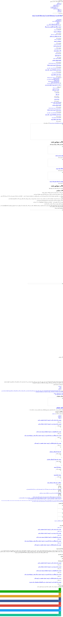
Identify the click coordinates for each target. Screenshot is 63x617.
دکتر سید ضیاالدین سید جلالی (55, 36)
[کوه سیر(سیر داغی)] (57, 44)
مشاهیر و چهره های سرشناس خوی (54, 482)
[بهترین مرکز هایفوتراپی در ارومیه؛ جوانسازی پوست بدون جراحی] (60, 508)
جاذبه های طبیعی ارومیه (55, 82)
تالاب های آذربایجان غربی (29, 390)
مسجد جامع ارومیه (57, 474)
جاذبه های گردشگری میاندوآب (55, 451)
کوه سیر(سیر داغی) (57, 45)
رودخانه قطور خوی (59, 394)
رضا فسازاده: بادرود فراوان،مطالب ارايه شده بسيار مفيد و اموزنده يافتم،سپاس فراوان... (46, 496)
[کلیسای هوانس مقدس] (57, 58)
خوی (26, 500)
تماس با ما (59, 11)
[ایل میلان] (57, 92)
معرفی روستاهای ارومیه (30, 500)
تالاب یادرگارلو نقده (12, 390)
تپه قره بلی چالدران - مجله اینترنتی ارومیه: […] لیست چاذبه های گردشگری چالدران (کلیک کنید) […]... (44, 498)
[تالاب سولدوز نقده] (57, 48)
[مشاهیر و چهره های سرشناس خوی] (58, 480)
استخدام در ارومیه (57, 41)
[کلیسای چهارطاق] (56, 87)
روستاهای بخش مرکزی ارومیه (6, 500)
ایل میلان (57, 94)
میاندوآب (50, 501)
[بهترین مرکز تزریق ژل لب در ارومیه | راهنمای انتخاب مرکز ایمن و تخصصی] (60, 519)
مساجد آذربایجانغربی (23, 500)
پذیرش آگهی (59, 3)
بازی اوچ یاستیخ (58, 55)
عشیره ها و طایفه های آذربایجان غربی (53, 79)
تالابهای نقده (61, 391)
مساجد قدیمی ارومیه (59, 501)
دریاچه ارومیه (15, 500)
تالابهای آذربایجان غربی (5, 390)
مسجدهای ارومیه (35, 500)
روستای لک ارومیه (57, 467)
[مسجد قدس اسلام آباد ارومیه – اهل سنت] (54, 112)
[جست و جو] (62, 13)
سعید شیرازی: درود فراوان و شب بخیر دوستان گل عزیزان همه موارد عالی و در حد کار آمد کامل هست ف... (43, 489)
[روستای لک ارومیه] (58, 465)
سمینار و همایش (56, 80)
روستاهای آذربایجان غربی (56, 500)
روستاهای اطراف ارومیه (49, 500)
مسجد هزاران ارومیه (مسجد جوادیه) (54, 65)
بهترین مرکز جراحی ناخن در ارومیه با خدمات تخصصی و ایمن (49, 420)
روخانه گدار (57, 391)
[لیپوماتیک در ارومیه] (57, 29)
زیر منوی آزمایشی (56, 8)
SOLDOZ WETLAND (49, 390)
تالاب (44, 390)
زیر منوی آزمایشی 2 (54, 7)
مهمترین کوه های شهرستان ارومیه (56, 181)
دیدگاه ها (59, 417)
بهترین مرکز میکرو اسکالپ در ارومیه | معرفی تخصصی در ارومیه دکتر (47, 443)
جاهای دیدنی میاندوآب (36, 501)
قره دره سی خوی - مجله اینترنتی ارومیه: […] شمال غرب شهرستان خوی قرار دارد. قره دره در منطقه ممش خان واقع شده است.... (40, 497)
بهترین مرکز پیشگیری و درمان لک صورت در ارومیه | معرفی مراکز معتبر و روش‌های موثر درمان (43, 435)
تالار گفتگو (59, 9)
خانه (62, 123)
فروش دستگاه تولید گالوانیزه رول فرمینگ (53, 26)
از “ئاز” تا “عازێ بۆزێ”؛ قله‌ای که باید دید (53, 85)
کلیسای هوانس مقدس (56, 60)
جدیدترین (59, 415)
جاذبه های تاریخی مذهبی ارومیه (56, 102)
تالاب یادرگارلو (17, 390)
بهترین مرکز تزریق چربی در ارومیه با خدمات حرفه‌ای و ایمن (49, 423)
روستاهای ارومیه (61, 500)
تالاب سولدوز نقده (57, 50)
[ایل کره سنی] (56, 97)
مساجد (20, 500)
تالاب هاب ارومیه (36, 390)
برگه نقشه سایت (58, 20)
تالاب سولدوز (41, 390)
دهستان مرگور (47, 501)
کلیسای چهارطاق (55, 89)
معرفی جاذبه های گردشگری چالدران (54, 459)
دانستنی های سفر (56, 78)
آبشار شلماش (59, 407)
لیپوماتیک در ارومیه (57, 31)
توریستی (57, 23)
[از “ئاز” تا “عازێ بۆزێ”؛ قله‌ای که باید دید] (54, 83)
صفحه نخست (59, 19)
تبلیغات (58, 22)
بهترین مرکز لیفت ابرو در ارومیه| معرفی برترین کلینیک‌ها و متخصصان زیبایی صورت (45, 582)
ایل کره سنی (56, 99)
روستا (2, 500)
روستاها (18, 500)
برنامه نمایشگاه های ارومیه (56, 21)
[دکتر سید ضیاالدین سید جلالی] (56, 34)
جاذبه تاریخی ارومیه (12, 500)
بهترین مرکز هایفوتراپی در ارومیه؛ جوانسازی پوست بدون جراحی (48, 431)
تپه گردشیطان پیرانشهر (58, 393)
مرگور (32, 501)
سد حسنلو (42, 391)
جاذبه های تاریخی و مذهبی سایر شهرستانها (54, 77)
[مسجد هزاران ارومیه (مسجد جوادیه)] (55, 63)
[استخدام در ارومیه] (57, 39)
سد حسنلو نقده (38, 391)
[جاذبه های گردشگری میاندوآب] (58, 449)
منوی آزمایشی (58, 4)
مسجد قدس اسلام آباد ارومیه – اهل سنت (53, 69)
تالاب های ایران (22, 390)
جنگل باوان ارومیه (59, 168)
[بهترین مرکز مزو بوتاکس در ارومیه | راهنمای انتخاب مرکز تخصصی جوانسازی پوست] (58, 520)
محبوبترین (59, 416)
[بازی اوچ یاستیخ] (58, 53)
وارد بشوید (54, 413)
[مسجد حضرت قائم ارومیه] (56, 72)
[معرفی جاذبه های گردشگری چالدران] (58, 457)
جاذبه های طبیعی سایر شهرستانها (53, 81)
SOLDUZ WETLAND (56, 390)
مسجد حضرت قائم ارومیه (56, 74)
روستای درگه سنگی (47, 391)
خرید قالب (59, 10)
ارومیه (52, 500)
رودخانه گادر (53, 391)
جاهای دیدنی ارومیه (44, 500)
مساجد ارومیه (40, 500)
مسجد (62, 501)
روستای (37, 500)
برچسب (59, 418)
